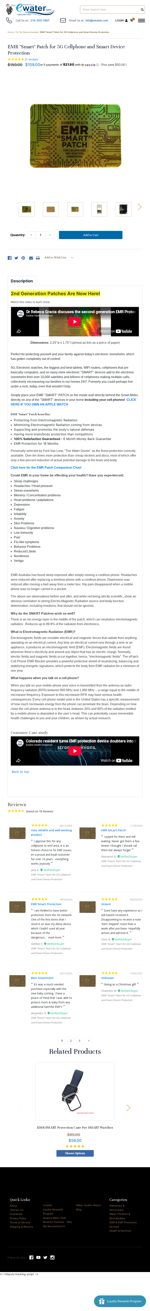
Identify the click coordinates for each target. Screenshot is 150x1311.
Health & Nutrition (120, 1230)
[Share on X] (16, 258)
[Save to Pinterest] (23, 258)
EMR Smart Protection (46, 904)
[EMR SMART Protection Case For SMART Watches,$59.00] (75, 1091)
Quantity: (17, 235)
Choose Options (75, 1153)
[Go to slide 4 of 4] (19, 1108)
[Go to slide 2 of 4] (128, 1108)
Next (139, 207)
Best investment (42, 978)
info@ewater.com (97, 20)
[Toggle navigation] (141, 21)
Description (22, 281)
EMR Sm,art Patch (113, 830)
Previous (10, 207)
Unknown (107, 978)
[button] (69, 65)
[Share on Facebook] (10, 258)
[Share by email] (31, 258)
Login (119, 20)
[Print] (38, 258)
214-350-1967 (39, 20)
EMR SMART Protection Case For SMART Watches (75, 1127)
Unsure (106, 904)
